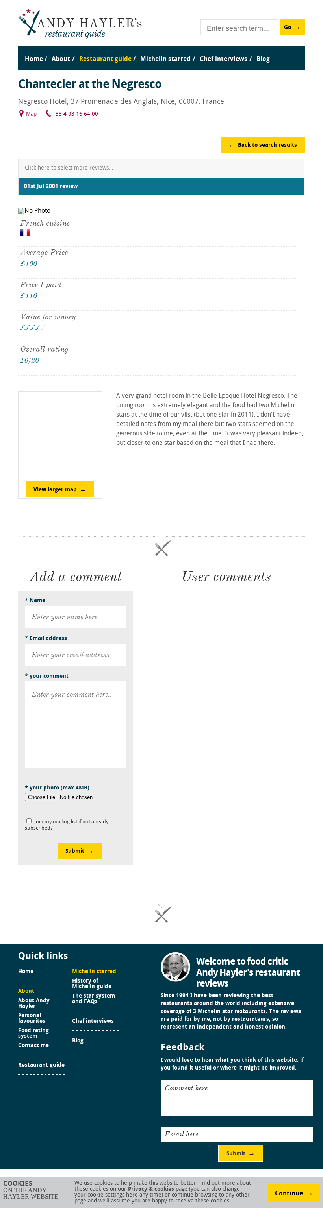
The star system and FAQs (93, 999)
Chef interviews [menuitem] (223, 59)
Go (287, 28)
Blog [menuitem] (263, 59)
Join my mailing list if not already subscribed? (66, 825)
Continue (289, 1194)
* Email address (46, 639)
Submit (74, 851)
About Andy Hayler (34, 1003)
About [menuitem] (61, 59)
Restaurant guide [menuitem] (105, 59)
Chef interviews (93, 1021)
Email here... (184, 1134)
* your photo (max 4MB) (57, 788)
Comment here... (189, 1088)
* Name (35, 601)
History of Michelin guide (91, 984)
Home (25, 972)
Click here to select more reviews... (69, 168)
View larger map (55, 490)
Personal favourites (31, 1018)
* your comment (47, 676)
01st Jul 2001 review (51, 187)
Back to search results (267, 145)
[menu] (161, 51)
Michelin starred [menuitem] (165, 59)
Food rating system (33, 1033)
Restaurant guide (41, 1065)
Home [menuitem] (34, 59)
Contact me (33, 1046)
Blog (78, 1041)
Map (31, 114)
